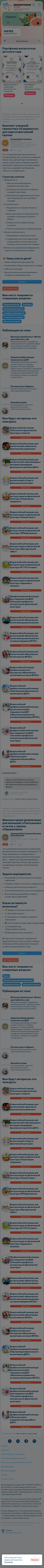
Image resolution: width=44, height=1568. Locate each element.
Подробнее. (8, 1562)
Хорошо (34, 1560)
